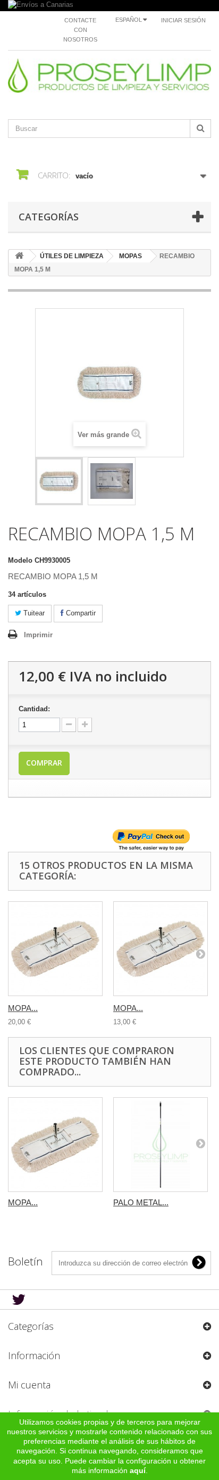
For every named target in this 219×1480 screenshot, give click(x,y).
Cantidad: (34, 709)
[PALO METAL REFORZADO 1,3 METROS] (160, 1144)
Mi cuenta (29, 1384)
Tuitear (33, 613)
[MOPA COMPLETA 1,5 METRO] (55, 948)
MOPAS (130, 256)
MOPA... (23, 1008)
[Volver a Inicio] (19, 256)
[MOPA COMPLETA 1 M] (160, 948)
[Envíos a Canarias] (109, 5)
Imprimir (38, 635)
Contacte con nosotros (80, 30)
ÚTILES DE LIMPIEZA (72, 256)
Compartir (80, 613)
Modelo (20, 560)
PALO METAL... (141, 1202)
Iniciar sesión (183, 20)
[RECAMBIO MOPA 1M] (59, 481)
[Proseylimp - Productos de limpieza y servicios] (109, 76)
